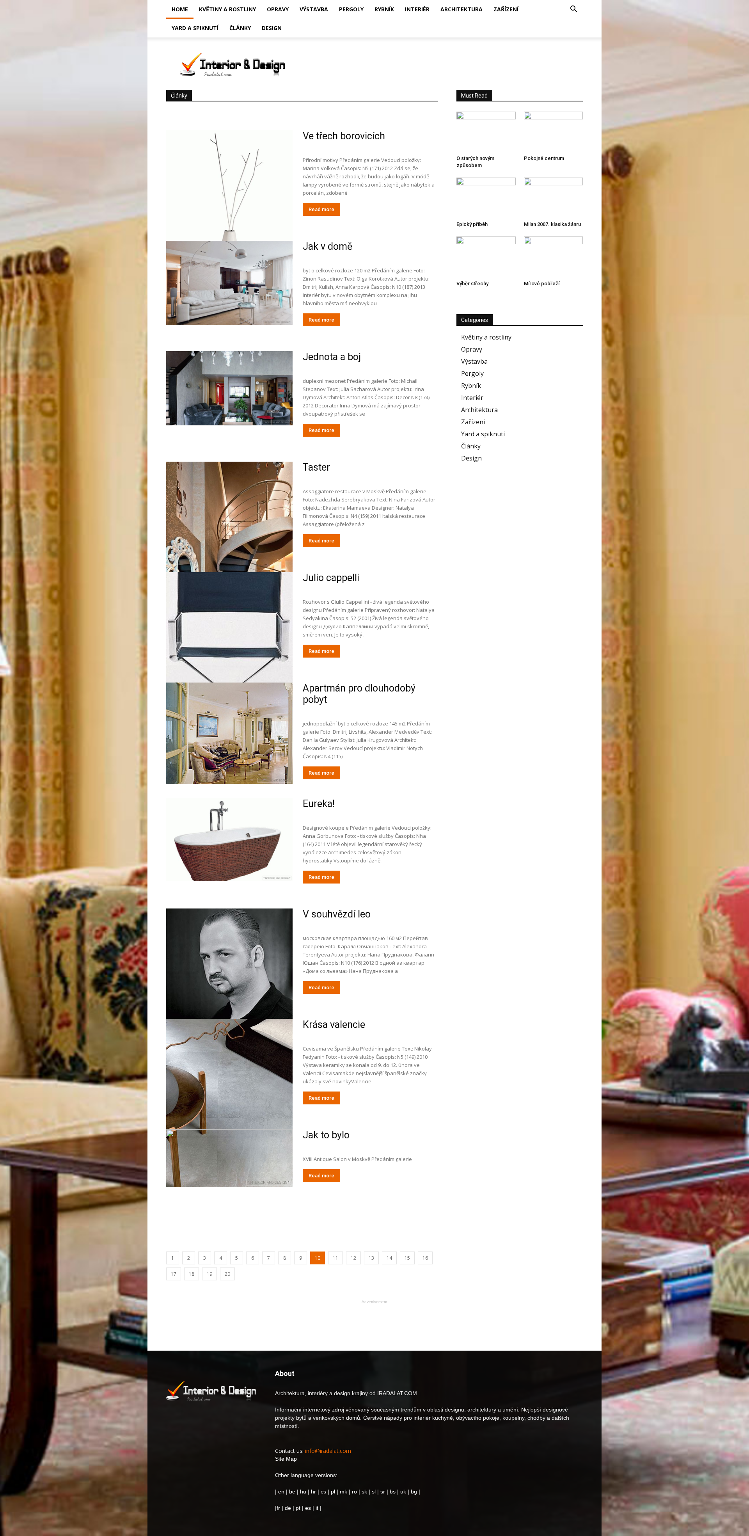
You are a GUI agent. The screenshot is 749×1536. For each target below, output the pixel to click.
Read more (321, 209)
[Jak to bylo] (229, 1175)
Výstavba (314, 9)
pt (298, 1508)
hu (304, 1491)
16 (425, 1258)
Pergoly (351, 9)
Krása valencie (334, 1024)
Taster (316, 467)
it (317, 1508)
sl (374, 1491)
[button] (573, 10)
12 (353, 1258)
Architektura (461, 9)
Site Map (286, 1459)
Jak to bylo (326, 1135)
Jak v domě (327, 246)
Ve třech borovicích (344, 136)
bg (414, 1491)
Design (272, 28)
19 (209, 1274)
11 (335, 1258)
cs (323, 1491)
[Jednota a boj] (229, 388)
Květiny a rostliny (227, 9)
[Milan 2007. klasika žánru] (553, 198)
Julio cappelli (331, 577)
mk (343, 1491)
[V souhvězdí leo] (229, 978)
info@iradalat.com (328, 1450)
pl (333, 1491)
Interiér (417, 9)
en (280, 1491)
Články (240, 28)
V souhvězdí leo (337, 914)
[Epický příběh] (486, 198)
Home (180, 9)
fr (278, 1508)
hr (313, 1491)
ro (354, 1491)
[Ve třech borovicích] (229, 214)
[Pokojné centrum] (553, 132)
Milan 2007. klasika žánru (552, 224)
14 (389, 1258)
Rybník (384, 9)
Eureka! (319, 803)
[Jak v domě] (229, 283)
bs (393, 1491)
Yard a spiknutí (195, 28)
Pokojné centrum (544, 158)
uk (404, 1491)
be (292, 1491)
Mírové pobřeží (541, 283)
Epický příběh (472, 224)
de (289, 1508)
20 (227, 1274)
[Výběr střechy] (486, 256)
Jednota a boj (332, 357)
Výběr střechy (472, 283)
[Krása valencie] (229, 1103)
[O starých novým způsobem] (486, 132)
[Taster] (229, 550)
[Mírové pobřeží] (553, 256)
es (308, 1508)
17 (173, 1274)
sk (364, 1491)
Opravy (278, 9)
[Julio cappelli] (229, 656)
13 (371, 1258)
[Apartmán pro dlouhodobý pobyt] (229, 733)
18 (191, 1274)
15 (407, 1258)
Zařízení (505, 9)
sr (382, 1491)
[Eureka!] (229, 839)
